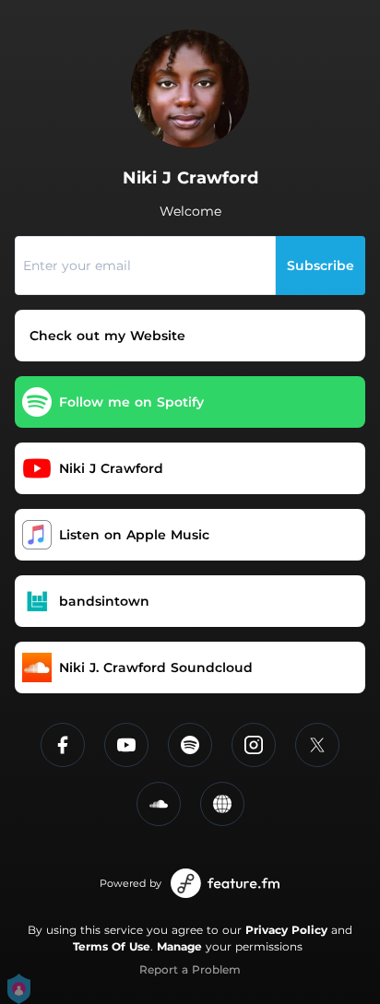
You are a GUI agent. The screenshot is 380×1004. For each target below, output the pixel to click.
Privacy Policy (286, 930)
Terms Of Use (111, 946)
